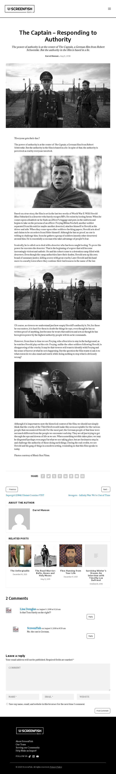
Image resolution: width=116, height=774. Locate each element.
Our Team (21, 745)
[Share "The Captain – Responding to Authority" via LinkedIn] (65, 476)
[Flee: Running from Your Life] (70, 555)
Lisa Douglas (28, 609)
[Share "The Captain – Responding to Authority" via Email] (77, 476)
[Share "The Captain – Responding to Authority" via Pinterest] (60, 476)
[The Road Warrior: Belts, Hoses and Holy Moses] (45, 555)
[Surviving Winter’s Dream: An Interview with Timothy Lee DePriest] (96, 555)
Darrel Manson (52, 56)
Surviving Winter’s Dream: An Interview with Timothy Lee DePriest (96, 575)
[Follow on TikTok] (30, 756)
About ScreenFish (24, 741)
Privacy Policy (56, 767)
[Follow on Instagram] (33, 756)
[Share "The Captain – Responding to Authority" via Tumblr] (54, 476)
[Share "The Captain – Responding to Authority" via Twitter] (48, 476)
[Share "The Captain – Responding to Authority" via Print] (82, 476)
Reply (91, 617)
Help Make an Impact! (26, 751)
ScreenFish (34, 628)
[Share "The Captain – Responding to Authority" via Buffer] (71, 476)
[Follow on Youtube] (37, 756)
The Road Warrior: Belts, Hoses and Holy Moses (45, 573)
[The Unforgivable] (20, 555)
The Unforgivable (19, 571)
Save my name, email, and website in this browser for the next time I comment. (47, 704)
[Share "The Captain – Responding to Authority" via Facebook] (43, 476)
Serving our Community (28, 748)
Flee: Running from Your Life (70, 572)
